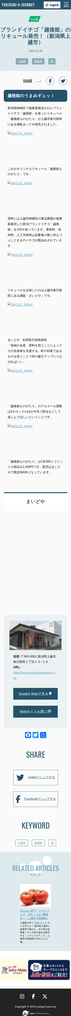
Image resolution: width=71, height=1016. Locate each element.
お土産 (34, 18)
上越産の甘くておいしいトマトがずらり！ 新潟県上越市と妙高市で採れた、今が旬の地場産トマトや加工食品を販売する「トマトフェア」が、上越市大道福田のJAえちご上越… (35, 932)
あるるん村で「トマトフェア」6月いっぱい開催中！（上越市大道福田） (34, 914)
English (54, 5)
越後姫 (38, 61)
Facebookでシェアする (40, 798)
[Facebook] (28, 735)
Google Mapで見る (33, 693)
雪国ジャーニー (18, 5)
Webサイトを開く (34, 711)
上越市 (22, 61)
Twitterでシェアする (41, 777)
